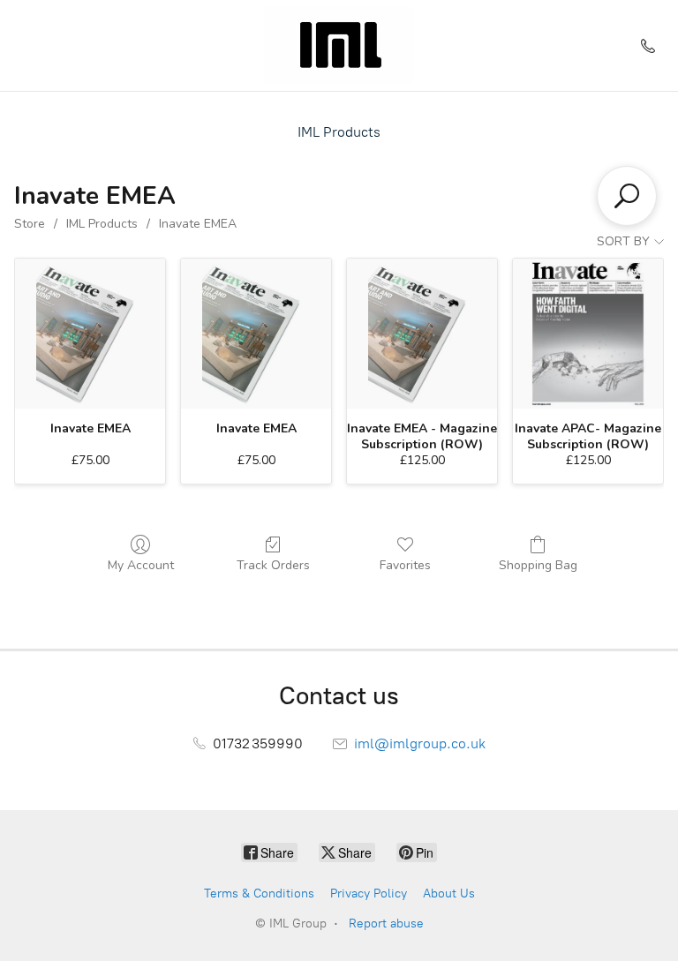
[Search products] (627, 196)
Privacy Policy (368, 893)
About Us (449, 893)
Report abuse (386, 923)
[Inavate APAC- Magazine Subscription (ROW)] (588, 334)
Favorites (405, 565)
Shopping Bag (538, 565)
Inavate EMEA (198, 223)
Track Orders (273, 565)
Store (29, 223)
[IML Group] (339, 45)
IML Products (339, 132)
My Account (141, 565)
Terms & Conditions (259, 893)
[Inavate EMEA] (90, 334)
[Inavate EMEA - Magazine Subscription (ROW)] (422, 334)
